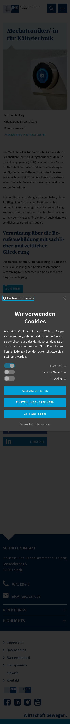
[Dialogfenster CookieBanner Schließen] (65, 298)
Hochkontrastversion (20, 298)
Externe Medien (52, 372)
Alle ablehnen (35, 414)
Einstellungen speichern (35, 402)
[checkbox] (9, 365)
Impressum (43, 424)
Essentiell (56, 366)
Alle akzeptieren (35, 391)
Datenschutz (27, 424)
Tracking (56, 378)
